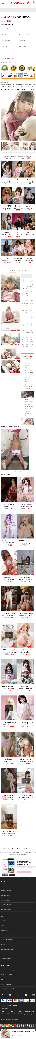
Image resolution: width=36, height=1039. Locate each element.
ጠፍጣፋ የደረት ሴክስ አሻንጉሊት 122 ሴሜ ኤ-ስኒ (9, 615)
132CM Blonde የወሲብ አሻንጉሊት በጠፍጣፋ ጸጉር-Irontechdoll (9, 724)
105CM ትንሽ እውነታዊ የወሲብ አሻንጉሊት (26, 542)
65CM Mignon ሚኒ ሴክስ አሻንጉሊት (9, 760)
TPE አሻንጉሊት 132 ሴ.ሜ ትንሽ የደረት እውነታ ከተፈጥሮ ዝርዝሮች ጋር (18, 207)
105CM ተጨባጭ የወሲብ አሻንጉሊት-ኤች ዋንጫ (25, 615)
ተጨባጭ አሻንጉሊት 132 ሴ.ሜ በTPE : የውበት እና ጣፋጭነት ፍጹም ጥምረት (6, 233)
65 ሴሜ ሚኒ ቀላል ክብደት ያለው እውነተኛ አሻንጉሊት (25, 760)
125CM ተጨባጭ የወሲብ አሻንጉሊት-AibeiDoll (9, 542)
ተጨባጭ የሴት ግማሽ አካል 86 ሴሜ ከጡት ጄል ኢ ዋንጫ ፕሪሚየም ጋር (18, 260)
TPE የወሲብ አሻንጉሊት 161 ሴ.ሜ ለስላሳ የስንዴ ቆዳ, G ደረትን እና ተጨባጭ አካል (29, 181)
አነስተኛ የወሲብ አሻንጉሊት (13, 89)
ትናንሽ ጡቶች (18, 87)
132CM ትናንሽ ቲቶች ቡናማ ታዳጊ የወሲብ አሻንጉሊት (9, 651)
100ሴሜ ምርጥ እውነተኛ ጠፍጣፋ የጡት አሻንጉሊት (25, 796)
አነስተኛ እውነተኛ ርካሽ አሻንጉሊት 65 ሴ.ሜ (25, 651)
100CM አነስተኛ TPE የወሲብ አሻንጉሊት (9, 578)
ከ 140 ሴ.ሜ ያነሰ (24, 89)
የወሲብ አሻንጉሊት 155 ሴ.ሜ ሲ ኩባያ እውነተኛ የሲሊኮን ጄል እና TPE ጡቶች (6, 181)
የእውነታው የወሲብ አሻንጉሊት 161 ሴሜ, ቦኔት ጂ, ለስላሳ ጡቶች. (29, 207)
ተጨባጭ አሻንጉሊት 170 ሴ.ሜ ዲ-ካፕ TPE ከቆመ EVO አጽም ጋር (17, 233)
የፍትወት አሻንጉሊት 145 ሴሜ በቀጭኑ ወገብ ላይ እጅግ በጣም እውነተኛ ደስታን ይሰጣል (18, 181)
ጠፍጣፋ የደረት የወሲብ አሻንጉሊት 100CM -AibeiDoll (25, 506)
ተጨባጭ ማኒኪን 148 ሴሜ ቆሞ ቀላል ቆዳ (29, 260)
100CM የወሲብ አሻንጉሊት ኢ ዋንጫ (9, 506)
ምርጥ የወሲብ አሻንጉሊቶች (28, 84)
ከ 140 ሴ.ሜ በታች (16, 84)
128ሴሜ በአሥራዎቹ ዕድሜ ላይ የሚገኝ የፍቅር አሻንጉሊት (9, 833)
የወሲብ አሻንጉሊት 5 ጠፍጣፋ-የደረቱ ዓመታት (25, 578)
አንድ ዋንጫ (8, 84)
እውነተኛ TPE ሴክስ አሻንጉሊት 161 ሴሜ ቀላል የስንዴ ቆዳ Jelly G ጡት (6, 207)
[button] (15, 471)
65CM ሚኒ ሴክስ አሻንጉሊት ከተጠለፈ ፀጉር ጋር (9, 797)
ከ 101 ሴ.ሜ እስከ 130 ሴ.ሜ (7, 87)
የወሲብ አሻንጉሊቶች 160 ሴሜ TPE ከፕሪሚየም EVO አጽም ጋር (29, 233)
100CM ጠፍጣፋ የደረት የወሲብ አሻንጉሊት (9, 687)
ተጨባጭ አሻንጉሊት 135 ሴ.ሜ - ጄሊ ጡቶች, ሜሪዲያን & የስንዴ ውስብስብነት (6, 260)
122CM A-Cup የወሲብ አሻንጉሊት (26, 724)
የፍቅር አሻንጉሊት (26, 87)
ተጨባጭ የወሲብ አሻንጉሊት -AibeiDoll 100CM (25, 687)
